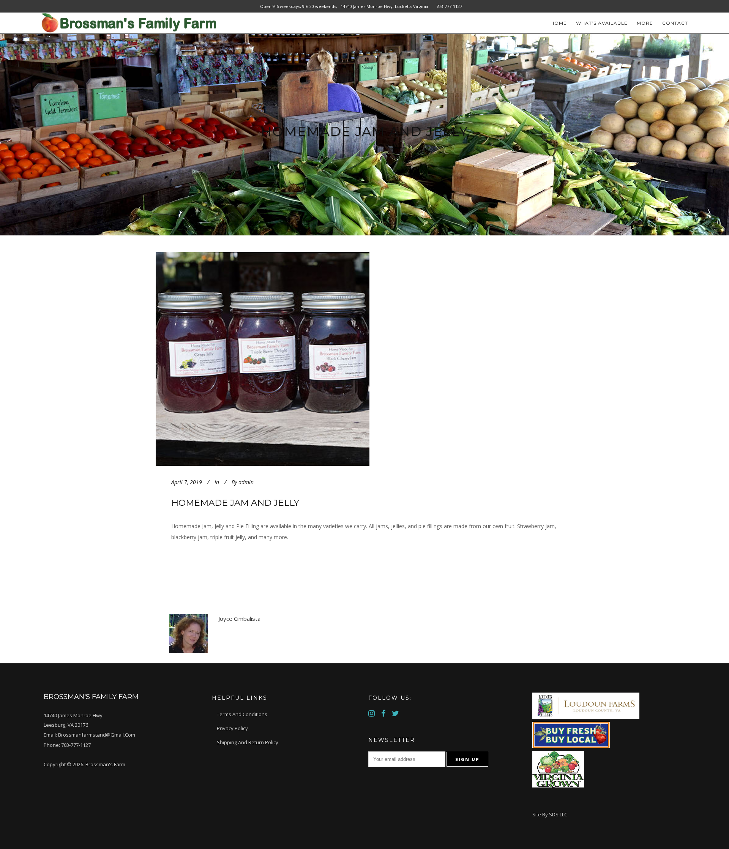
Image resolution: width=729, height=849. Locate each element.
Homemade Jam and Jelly (235, 502)
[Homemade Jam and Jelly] (289, 359)
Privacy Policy (232, 728)
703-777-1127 (76, 745)
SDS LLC (558, 814)
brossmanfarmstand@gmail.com (96, 734)
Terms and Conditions (242, 714)
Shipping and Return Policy (247, 742)
